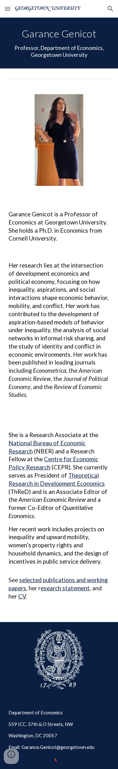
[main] (59, 43)
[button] (7, 8)
